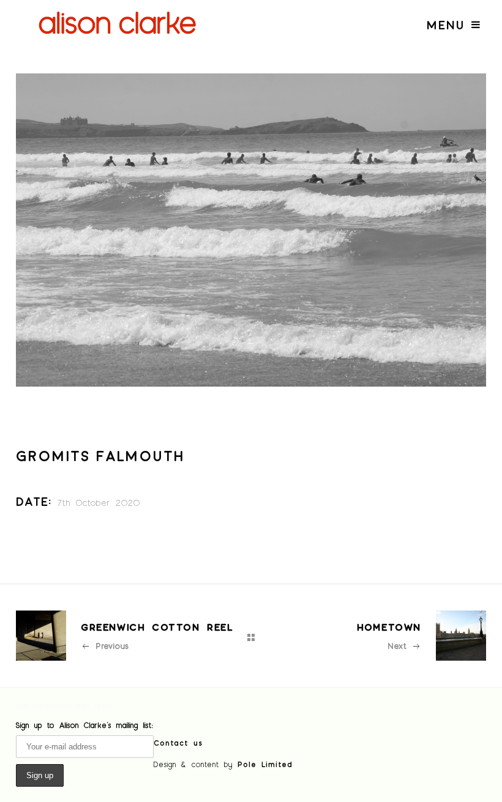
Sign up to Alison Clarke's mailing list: (85, 725)
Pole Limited (265, 764)
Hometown (389, 627)
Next (397, 645)
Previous (112, 645)
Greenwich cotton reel (157, 627)
